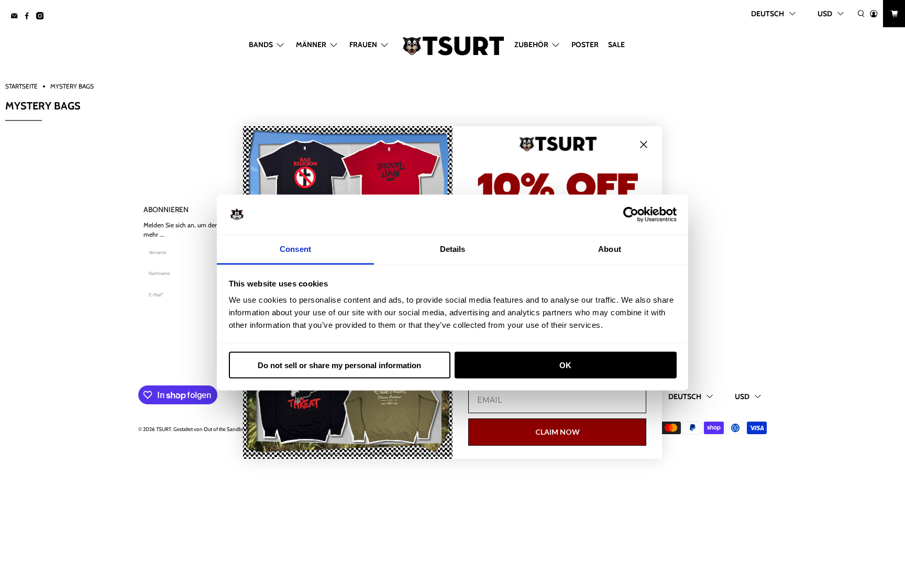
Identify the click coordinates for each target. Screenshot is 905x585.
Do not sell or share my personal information (339, 364)
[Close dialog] (644, 144)
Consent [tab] (295, 249)
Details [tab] (453, 249)
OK (565, 364)
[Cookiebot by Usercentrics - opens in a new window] (631, 215)
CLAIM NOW (557, 431)
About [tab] (609, 249)
